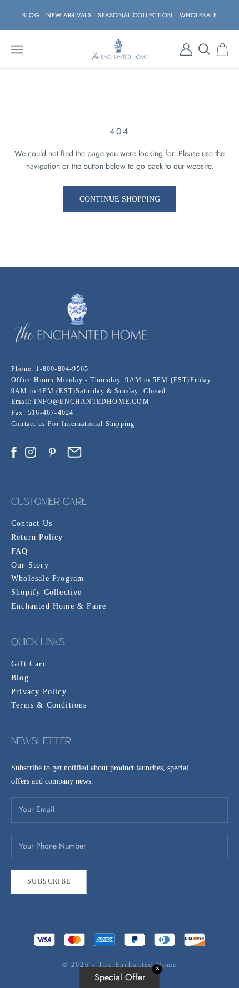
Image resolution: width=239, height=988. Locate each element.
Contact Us (31, 523)
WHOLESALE (198, 15)
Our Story (30, 565)
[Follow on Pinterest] (52, 452)
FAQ (19, 551)
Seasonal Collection (135, 15)
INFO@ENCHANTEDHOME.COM (91, 401)
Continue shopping (119, 199)
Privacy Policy (39, 692)
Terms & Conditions (49, 705)
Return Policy (37, 537)
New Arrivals (68, 15)
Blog (20, 678)
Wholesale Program (47, 578)
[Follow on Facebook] (14, 452)
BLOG (30, 15)
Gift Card (29, 664)
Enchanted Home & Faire (58, 606)
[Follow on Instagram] (30, 452)
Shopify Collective (46, 592)
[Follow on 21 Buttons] (74, 452)
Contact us (29, 424)
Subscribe (49, 881)
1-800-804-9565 (62, 369)
